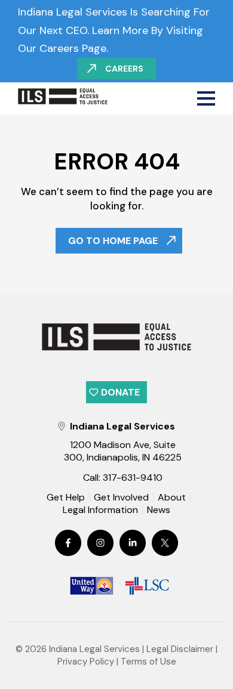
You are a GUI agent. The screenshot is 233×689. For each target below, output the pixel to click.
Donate (120, 392)
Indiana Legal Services (94, 649)
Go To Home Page (113, 240)
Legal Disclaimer (179, 649)
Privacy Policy (85, 662)
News (158, 510)
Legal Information (100, 510)
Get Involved (121, 497)
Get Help (66, 497)
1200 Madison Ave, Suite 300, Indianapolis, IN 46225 (123, 451)
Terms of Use (148, 662)
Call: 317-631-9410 (123, 477)
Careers (124, 68)
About (172, 497)
